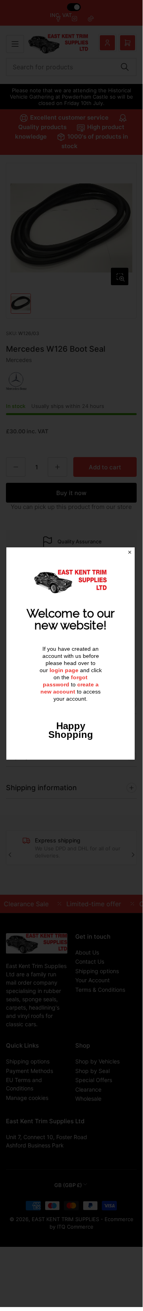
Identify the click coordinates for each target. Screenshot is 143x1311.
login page (64, 670)
